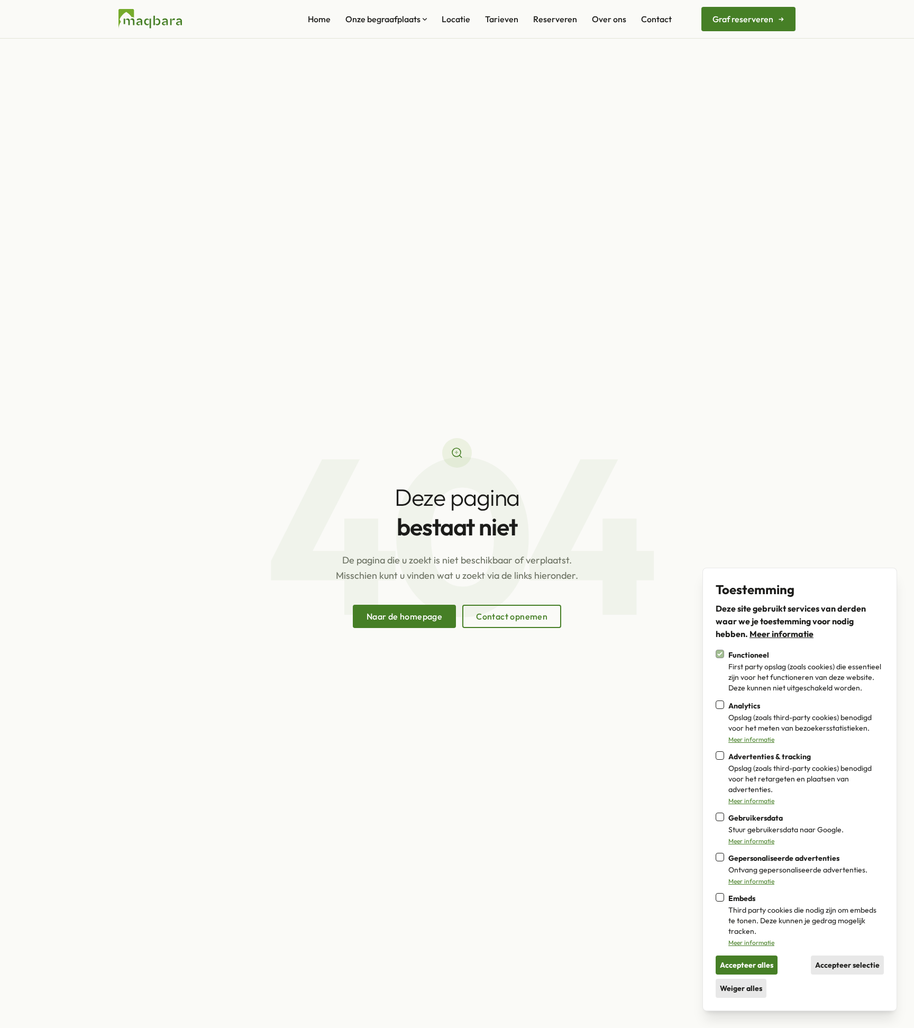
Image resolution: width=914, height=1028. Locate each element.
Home (319, 19)
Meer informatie (782, 634)
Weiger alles (741, 988)
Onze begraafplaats (383, 19)
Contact (656, 19)
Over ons (609, 19)
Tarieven (501, 19)
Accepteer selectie (847, 965)
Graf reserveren (742, 19)
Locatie (456, 19)
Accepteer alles (746, 965)
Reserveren (555, 19)
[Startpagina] (150, 19)
